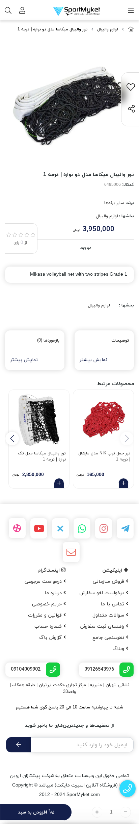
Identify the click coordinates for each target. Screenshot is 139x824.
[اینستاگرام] (103, 528)
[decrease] (125, 812)
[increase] (97, 812)
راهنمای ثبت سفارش (103, 626)
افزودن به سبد (33, 812)
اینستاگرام (49, 570)
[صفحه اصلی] (131, 29)
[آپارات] (17, 528)
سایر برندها (114, 203)
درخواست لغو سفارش (102, 593)
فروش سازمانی (109, 581)
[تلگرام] (125, 528)
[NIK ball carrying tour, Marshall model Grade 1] (103, 420)
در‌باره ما (54, 593)
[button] (12, 438)
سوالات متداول (109, 615)
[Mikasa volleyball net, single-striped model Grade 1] (39, 420)
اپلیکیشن (113, 570)
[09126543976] (127, 788)
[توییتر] (60, 528)
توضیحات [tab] (120, 341)
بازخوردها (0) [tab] (48, 341)
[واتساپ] (82, 528)
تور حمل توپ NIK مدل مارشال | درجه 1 (104, 456)
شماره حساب (48, 626)
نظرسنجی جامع (109, 637)
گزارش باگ (51, 637)
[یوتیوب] (38, 528)
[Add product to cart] (123, 483)
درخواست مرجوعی (44, 581)
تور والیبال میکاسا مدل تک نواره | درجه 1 (42, 456)
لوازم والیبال (107, 29)
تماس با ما (113, 604)
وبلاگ (119, 648)
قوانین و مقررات (45, 615)
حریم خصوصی (47, 604)
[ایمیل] (71, 552)
